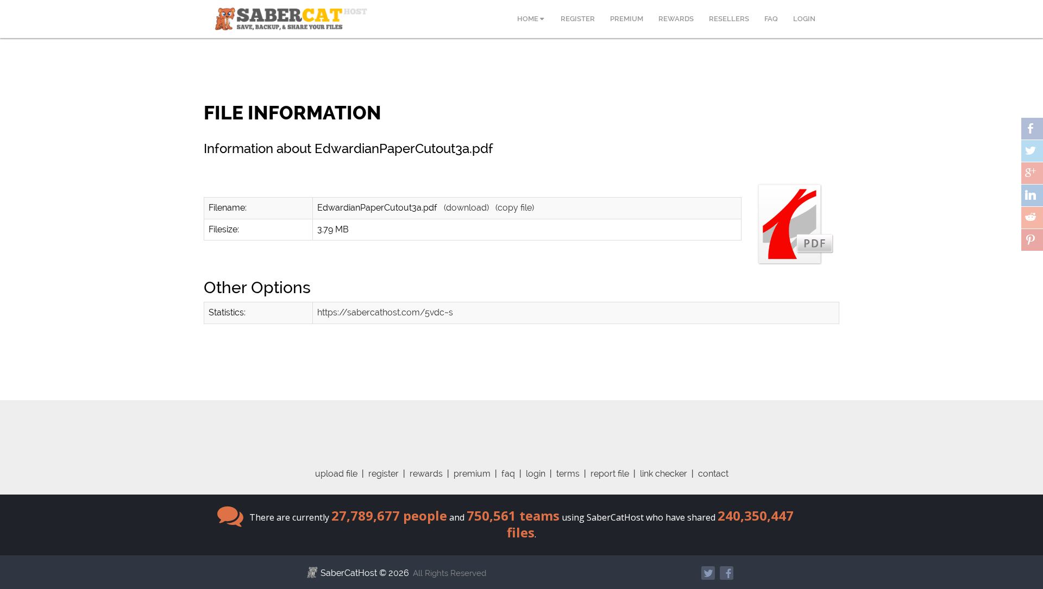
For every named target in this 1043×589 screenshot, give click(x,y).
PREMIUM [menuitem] (626, 19)
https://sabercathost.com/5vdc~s (385, 312)
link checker (663, 473)
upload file (336, 473)
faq (508, 473)
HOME (528, 19)
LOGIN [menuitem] (804, 19)
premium (472, 473)
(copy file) (514, 207)
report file (609, 473)
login (535, 473)
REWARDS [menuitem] (676, 19)
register (383, 473)
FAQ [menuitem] (771, 19)
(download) (466, 207)
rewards (426, 473)
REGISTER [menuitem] (578, 19)
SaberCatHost (349, 573)
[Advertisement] (521, 424)
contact (713, 473)
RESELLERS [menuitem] (729, 19)
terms (568, 473)
